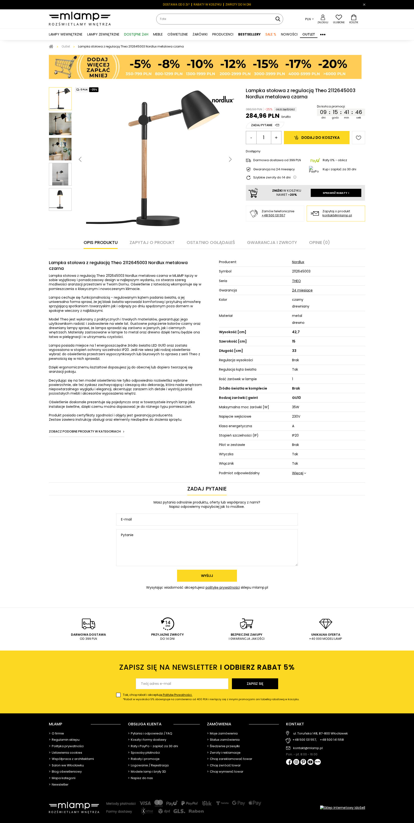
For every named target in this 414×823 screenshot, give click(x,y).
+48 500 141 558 (332, 740)
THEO (296, 281)
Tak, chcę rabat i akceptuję (211, 697)
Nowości (289, 34)
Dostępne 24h (136, 34)
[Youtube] (310, 762)
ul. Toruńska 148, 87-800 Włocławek (320, 733)
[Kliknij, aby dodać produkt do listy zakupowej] (358, 137)
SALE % (270, 34)
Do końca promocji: (331, 106)
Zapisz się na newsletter (207, 667)
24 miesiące (302, 290)
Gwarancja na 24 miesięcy (274, 169)
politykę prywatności (223, 587)
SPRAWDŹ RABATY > (336, 193)
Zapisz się (255, 683)
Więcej (297, 473)
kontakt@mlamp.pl (337, 215)
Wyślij (207, 575)
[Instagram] (296, 762)
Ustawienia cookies (67, 753)
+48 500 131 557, (305, 740)
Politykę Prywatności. (177, 695)
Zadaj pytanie (261, 125)
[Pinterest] (303, 762)
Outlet (308, 34)
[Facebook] (289, 762)
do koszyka (320, 137)
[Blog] (318, 762)
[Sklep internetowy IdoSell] (342, 807)
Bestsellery (249, 34)
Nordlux (298, 262)
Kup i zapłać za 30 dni (339, 169)
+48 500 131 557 (273, 215)
